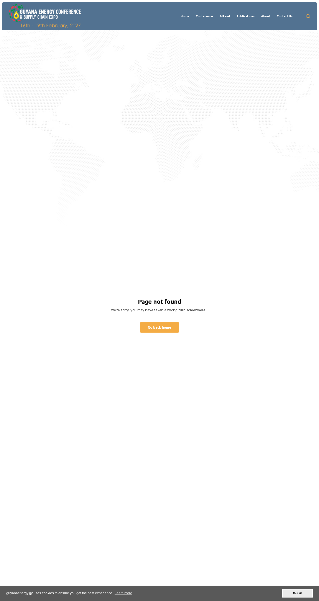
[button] (184, 16)
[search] (308, 16)
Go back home (159, 327)
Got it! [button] (297, 593)
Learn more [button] (123, 593)
